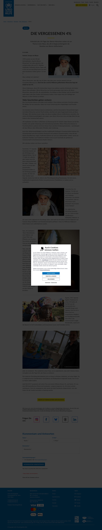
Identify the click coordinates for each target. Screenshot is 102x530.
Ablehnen (51, 279)
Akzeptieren (51, 273)
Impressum (47, 282)
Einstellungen (51, 276)
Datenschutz (54, 282)
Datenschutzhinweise (45, 270)
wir (47, 254)
